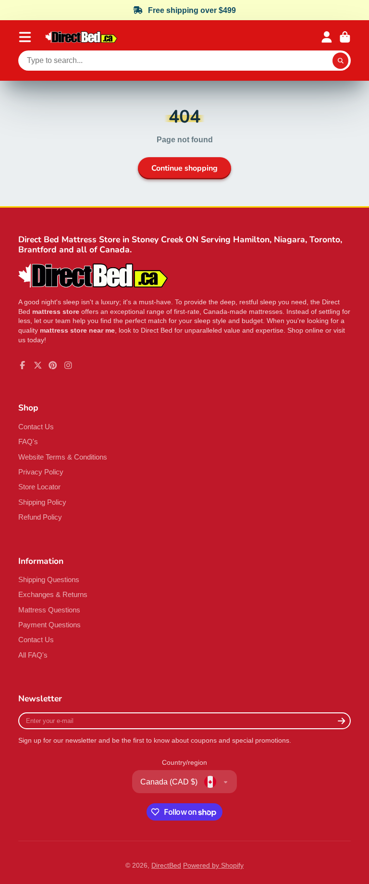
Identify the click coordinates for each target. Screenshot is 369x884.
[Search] (340, 60)
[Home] (81, 37)
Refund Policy (40, 517)
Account (326, 37)
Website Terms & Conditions (62, 457)
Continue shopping (184, 168)
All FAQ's (33, 655)
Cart (345, 37)
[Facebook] (22, 365)
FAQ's (28, 441)
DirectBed (166, 865)
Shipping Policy (42, 502)
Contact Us (36, 427)
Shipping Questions (48, 579)
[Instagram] (68, 365)
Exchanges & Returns (52, 594)
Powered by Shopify (213, 865)
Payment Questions (49, 625)
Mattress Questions (49, 610)
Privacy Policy (40, 472)
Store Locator (39, 487)
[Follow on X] (38, 365)
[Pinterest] (53, 365)
